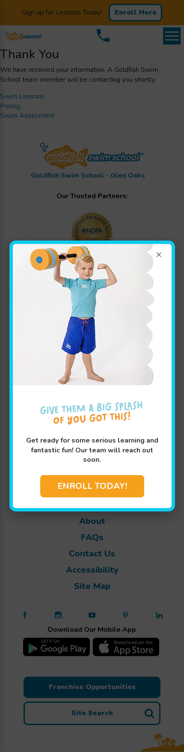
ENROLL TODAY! (92, 486)
